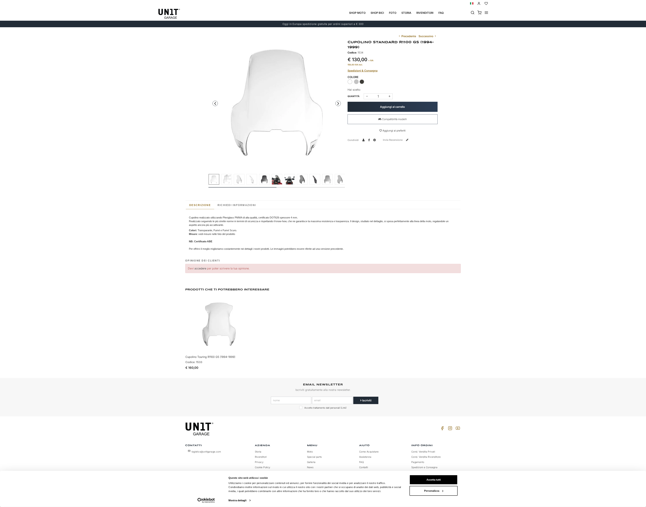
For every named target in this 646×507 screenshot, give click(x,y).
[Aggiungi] (367, 96)
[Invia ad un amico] (363, 140)
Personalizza (431, 490)
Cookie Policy (262, 467)
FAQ (361, 462)
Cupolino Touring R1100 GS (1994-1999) (210, 357)
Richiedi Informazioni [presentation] (237, 205)
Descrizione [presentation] (200, 205)
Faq (441, 12)
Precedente (408, 36)
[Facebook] (441, 429)
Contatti (363, 467)
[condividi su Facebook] (369, 140)
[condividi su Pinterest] (374, 140)
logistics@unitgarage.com (206, 451)
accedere (200, 268)
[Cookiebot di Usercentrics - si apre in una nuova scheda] (206, 500)
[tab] (200, 205)
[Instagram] (449, 429)
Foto (392, 12)
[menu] (486, 13)
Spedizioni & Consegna (363, 70)
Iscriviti (366, 400)
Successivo (426, 36)
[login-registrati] (479, 3)
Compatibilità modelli (394, 119)
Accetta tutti (433, 479)
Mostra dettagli (237, 500)
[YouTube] (457, 429)
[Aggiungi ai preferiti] (240, 301)
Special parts (314, 456)
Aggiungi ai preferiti (394, 130)
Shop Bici (377, 12)
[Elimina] (389, 96)
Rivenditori (424, 12)
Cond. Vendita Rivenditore (426, 456)
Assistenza (365, 456)
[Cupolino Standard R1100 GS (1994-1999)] (276, 102)
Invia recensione (393, 139)
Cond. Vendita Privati (423, 451)
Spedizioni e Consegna (424, 467)
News (310, 467)
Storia (406, 12)
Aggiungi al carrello (392, 106)
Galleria (311, 462)
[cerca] (473, 13)
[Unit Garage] (199, 429)
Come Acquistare (369, 451)
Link (343, 407)
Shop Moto (357, 12)
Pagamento (417, 462)
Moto (310, 451)
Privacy (259, 462)
